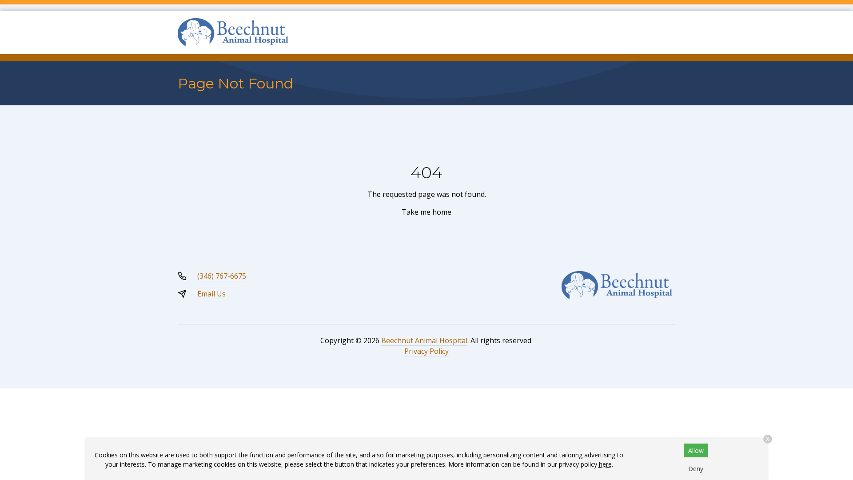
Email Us (211, 294)
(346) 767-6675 (221, 276)
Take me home (426, 212)
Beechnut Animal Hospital (424, 340)
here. (606, 464)
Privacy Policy (426, 351)
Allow (696, 450)
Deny (695, 468)
